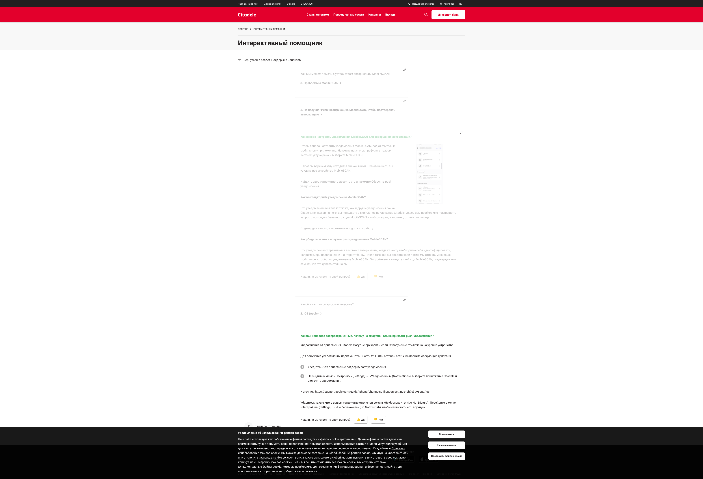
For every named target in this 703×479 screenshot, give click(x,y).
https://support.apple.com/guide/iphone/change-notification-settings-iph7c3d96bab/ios (372, 391)
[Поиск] (426, 14)
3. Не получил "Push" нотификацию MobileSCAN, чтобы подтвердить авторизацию (347, 112)
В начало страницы (267, 426)
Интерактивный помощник (270, 29)
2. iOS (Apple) (309, 313)
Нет (380, 276)
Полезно (243, 29)
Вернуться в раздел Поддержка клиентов (272, 60)
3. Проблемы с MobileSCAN (319, 83)
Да (362, 276)
